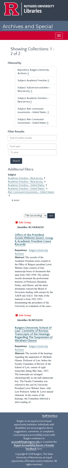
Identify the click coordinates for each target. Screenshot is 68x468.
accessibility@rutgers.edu (25, 442)
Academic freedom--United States (26, 185)
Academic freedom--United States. (27, 188)
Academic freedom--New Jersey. (26, 181)
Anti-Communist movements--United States (31, 192)
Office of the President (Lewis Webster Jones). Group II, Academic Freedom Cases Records (34, 239)
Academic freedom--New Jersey (25, 178)
